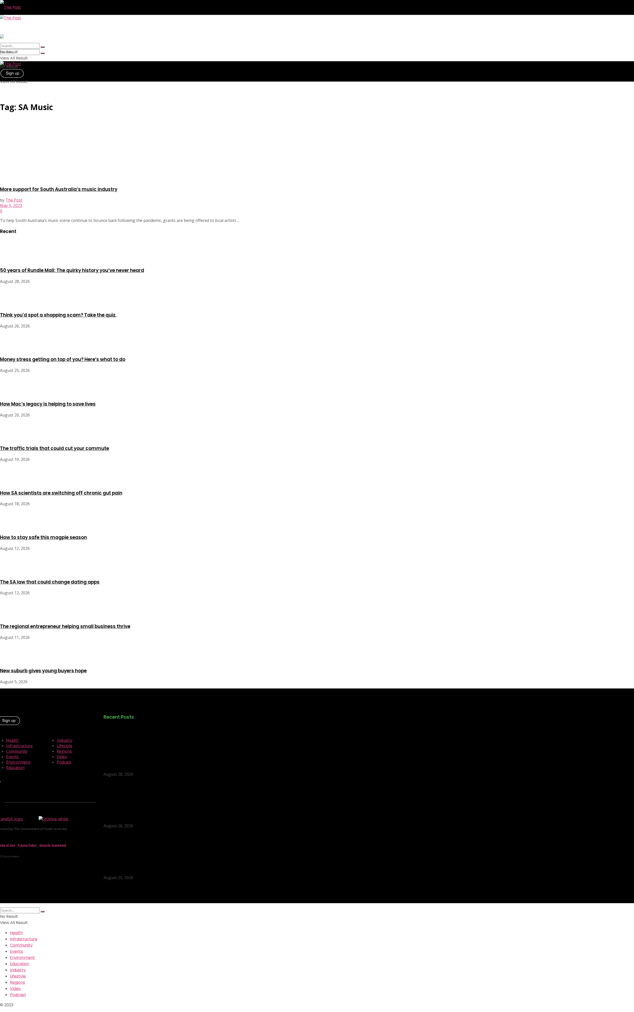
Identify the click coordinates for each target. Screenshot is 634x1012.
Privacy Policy (27, 845)
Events (12, 756)
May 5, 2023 (11, 205)
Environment (18, 762)
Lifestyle (64, 745)
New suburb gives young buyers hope (43, 670)
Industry (64, 740)
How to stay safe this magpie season (43, 537)
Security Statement (52, 845)
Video (62, 756)
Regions (64, 751)
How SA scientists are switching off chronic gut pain (61, 493)
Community (16, 751)
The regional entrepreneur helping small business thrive (65, 626)
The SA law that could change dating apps (50, 582)
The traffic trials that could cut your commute (54, 448)
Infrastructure (19, 745)
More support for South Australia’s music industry (58, 189)
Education (15, 767)
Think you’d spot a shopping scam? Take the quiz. (58, 315)
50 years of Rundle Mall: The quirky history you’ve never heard (72, 270)
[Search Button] (43, 53)
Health (12, 740)
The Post (13, 200)
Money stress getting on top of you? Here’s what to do (62, 359)
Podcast (64, 762)
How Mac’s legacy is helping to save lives (48, 404)
